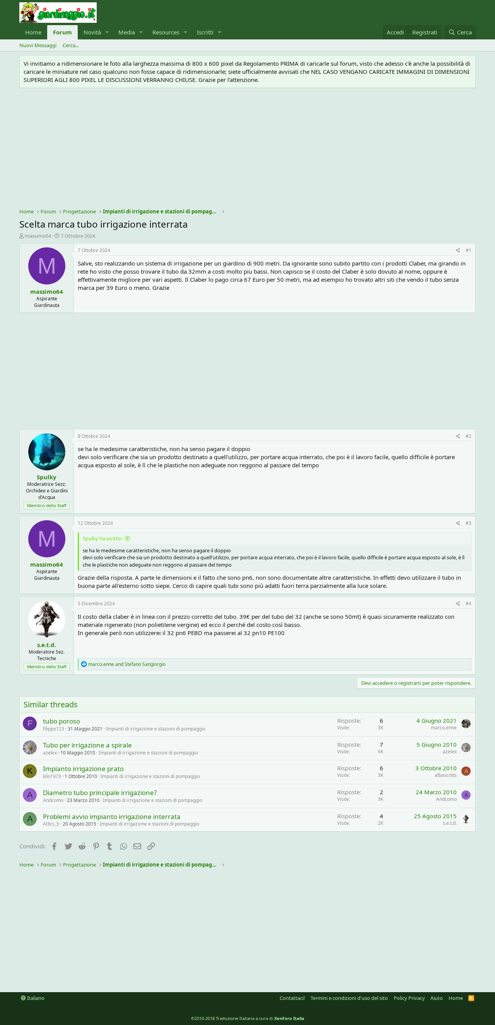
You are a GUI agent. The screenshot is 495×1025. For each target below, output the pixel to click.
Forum (62, 32)
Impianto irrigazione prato (83, 768)
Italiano (35, 997)
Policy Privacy (409, 997)
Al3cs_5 (51, 824)
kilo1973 (52, 776)
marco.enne (444, 727)
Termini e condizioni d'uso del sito (349, 997)
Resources (165, 32)
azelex (50, 752)
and (127, 664)
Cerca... (71, 45)
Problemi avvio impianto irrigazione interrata (112, 816)
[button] (107, 32)
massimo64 (38, 235)
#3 (468, 523)
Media (126, 32)
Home (33, 32)
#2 (468, 436)
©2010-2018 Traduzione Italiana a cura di (247, 1018)
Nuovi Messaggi (37, 45)
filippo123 (53, 728)
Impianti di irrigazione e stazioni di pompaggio (155, 728)
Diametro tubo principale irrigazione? (100, 792)
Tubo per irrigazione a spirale (87, 745)
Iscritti (205, 32)
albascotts (446, 775)
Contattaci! (292, 997)
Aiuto (436, 997)
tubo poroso (61, 721)
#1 (468, 250)
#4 (468, 603)
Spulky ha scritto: (102, 538)
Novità (92, 32)
